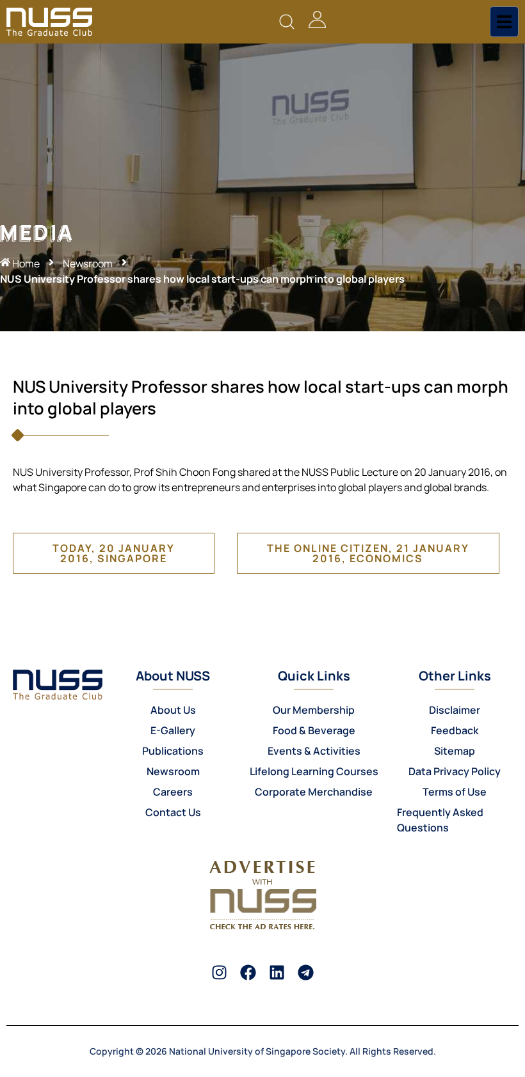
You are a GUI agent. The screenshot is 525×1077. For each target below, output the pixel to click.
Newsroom (88, 263)
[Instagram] (219, 972)
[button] (287, 22)
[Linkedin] (277, 972)
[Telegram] (306, 972)
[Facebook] (248, 972)
